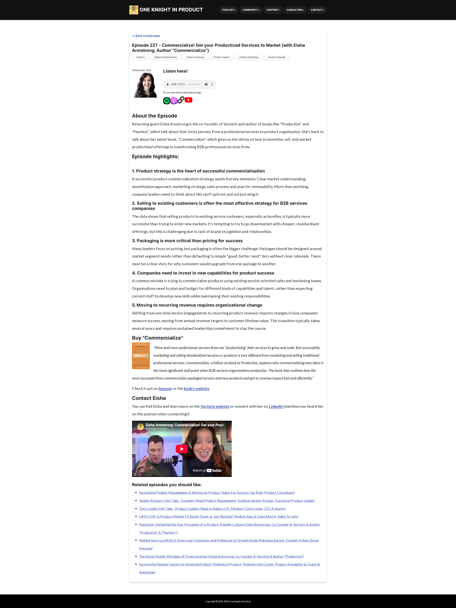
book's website (196, 388)
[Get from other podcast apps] (181, 100)
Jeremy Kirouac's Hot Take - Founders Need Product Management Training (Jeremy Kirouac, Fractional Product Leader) (227, 501)
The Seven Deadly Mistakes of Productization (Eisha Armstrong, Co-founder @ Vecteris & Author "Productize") (221, 556)
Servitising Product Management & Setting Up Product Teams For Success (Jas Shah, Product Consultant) (217, 493)
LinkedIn (276, 406)
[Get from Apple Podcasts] (173, 100)
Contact (317, 9)
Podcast (228, 9)
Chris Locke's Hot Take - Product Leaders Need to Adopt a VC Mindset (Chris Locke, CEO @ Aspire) (212, 509)
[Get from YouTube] (189, 100)
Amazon (165, 388)
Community (250, 9)
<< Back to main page (146, 35)
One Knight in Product (170, 10)
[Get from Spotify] (166, 100)
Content (272, 9)
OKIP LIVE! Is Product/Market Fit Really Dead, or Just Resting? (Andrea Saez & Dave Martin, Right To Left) (218, 516)
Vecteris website (215, 406)
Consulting (294, 9)
